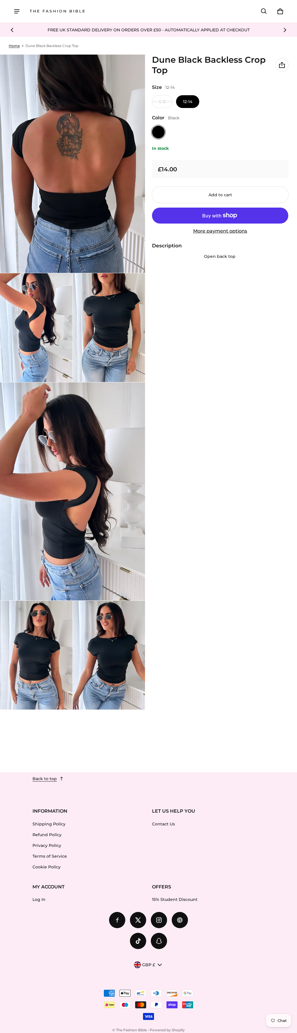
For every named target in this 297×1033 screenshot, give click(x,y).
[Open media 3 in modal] (36, 327)
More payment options (220, 231)
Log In (39, 899)
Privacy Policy (46, 845)
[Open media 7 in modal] (109, 655)
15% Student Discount (175, 899)
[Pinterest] (180, 920)
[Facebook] (117, 920)
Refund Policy (46, 834)
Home (14, 46)
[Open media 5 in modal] (72, 491)
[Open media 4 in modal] (109, 327)
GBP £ (148, 964)
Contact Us (163, 824)
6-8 (162, 101)
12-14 (187, 101)
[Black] (158, 132)
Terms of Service (49, 856)
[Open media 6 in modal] (36, 655)
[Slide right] (284, 29)
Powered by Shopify (167, 1030)
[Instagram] (159, 920)
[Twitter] (138, 920)
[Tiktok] (138, 941)
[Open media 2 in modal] (72, 164)
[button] (264, 11)
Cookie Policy (46, 867)
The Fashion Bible (131, 1030)
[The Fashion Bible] (57, 11)
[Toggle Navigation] (17, 11)
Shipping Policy (49, 824)
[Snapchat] (159, 941)
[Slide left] (12, 29)
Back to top (44, 778)
